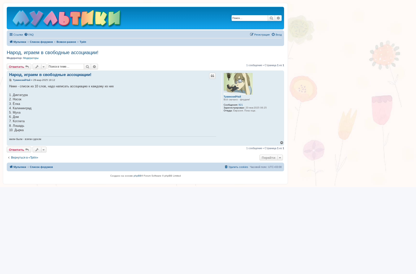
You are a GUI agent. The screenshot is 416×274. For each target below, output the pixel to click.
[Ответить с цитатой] (212, 76)
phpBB (137, 175)
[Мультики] (67, 19)
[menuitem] (29, 35)
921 (241, 104)
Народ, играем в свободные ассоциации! (52, 52)
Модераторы (31, 58)
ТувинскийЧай (232, 96)
